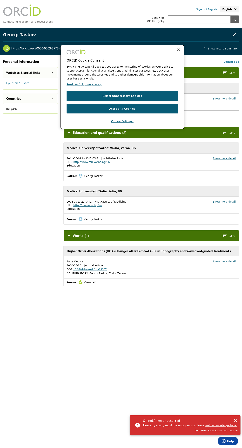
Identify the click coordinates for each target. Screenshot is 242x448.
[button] (231, 61)
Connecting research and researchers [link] (28, 21)
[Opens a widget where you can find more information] (227, 441)
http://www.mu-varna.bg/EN (91, 162)
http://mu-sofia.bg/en (87, 205)
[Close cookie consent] (178, 49)
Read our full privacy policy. (84, 84)
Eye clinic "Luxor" (17, 83)
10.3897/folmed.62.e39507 (90, 269)
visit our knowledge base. (221, 425)
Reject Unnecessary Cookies (122, 96)
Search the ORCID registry (155, 19)
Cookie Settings (122, 121)
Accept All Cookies (122, 108)
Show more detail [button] (224, 98)
